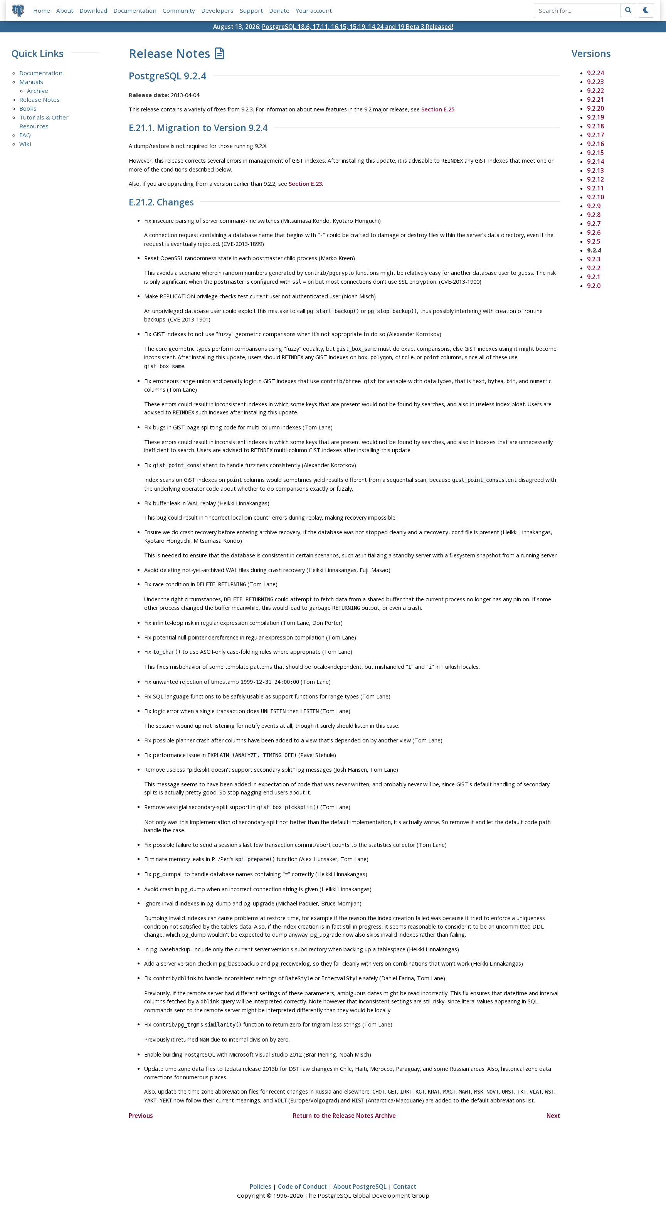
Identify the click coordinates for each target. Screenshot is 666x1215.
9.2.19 (595, 117)
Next (553, 1115)
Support (251, 10)
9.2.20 (595, 108)
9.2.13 (595, 170)
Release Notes (39, 99)
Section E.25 (437, 109)
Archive (37, 90)
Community (179, 10)
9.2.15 (595, 153)
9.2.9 (593, 206)
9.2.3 (593, 259)
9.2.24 (595, 73)
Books (28, 108)
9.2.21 (595, 99)
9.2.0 (593, 285)
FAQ (25, 135)
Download (93, 10)
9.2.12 (595, 179)
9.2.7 (593, 223)
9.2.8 (593, 215)
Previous (141, 1115)
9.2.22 (595, 90)
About (64, 10)
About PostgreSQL (360, 1186)
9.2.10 (595, 197)
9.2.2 (593, 268)
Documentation (134, 10)
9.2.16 (595, 144)
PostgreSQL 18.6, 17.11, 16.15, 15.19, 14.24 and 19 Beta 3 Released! (357, 26)
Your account (314, 10)
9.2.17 (595, 135)
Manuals (31, 82)
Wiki (25, 144)
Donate (279, 10)
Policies (260, 1186)
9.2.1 (593, 277)
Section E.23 (305, 183)
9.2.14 (595, 161)
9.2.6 (593, 232)
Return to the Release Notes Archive (344, 1115)
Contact (404, 1186)
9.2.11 (595, 188)
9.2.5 (593, 241)
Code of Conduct (302, 1186)
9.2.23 (595, 82)
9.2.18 (595, 126)
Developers (217, 10)
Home (41, 10)
